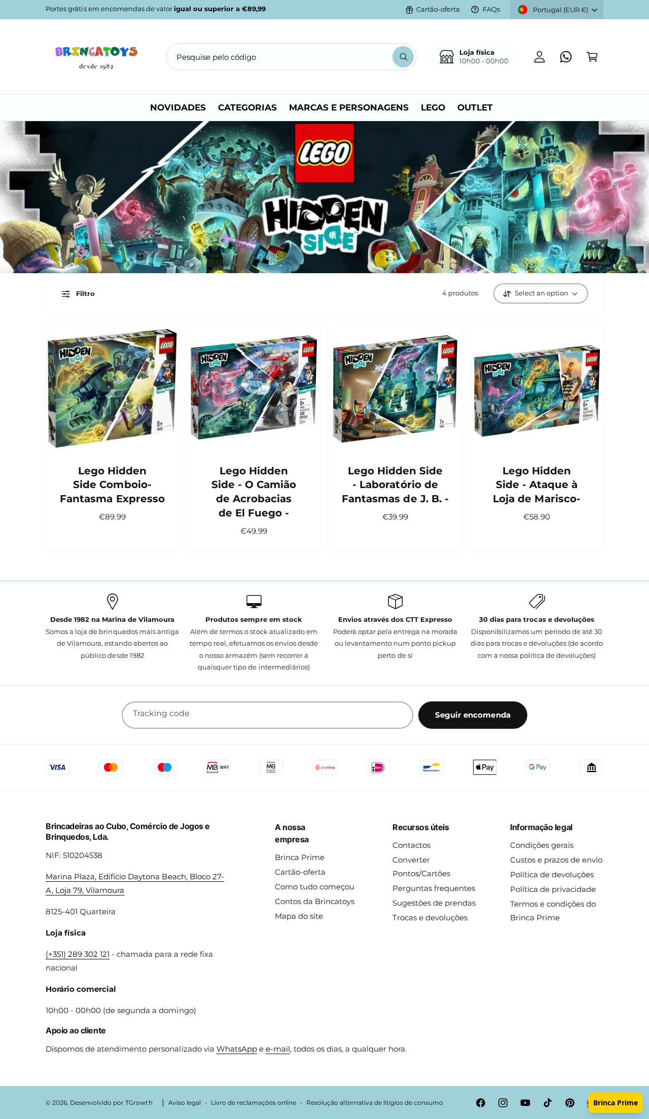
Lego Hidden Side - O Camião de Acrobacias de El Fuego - (253, 492)
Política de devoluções (552, 874)
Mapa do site (299, 916)
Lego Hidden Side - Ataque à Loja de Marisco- (536, 485)
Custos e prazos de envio (556, 860)
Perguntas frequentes (433, 888)
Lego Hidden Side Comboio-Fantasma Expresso (112, 485)
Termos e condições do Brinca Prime (553, 910)
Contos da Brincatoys (314, 901)
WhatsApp (237, 1049)
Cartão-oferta (438, 9)
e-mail (278, 1049)
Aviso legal (184, 1102)
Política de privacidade (553, 889)
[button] (592, 57)
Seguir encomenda (473, 715)
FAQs (491, 9)
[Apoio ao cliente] (566, 57)
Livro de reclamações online (253, 1102)
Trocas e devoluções (429, 917)
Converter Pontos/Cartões (421, 866)
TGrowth (138, 1102)
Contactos (411, 845)
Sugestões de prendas (434, 903)
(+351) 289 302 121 (78, 954)
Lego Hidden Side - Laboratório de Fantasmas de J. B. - (395, 485)
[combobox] (291, 57)
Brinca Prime (299, 857)
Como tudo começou (314, 886)
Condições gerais (541, 845)
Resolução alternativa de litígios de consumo (374, 1102)
